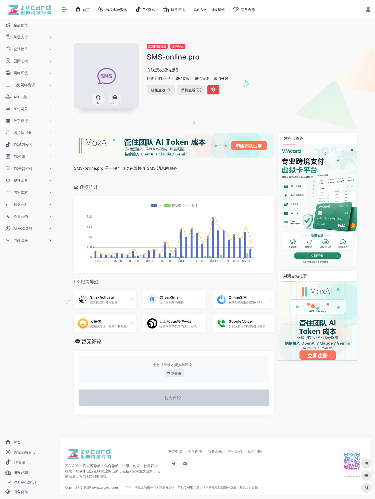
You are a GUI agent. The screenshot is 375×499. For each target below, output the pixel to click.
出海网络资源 (157, 46)
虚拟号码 (221, 78)
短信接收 (183, 78)
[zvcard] (88, 455)
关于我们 (235, 451)
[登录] (368, 10)
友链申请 (175, 451)
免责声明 (195, 451)
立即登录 (174, 373)
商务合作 (215, 451)
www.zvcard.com (105, 487)
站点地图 (254, 451)
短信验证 (202, 78)
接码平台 (178, 46)
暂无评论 (91, 341)
